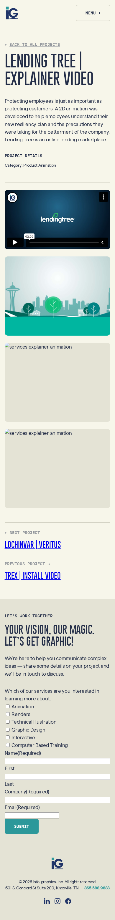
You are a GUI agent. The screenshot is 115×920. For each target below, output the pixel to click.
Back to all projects (34, 44)
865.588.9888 (97, 887)
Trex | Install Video (33, 575)
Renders (21, 714)
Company (27, 791)
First (9, 768)
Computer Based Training (40, 745)
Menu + (93, 13)
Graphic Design (28, 729)
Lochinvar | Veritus (33, 544)
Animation (23, 706)
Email (22, 807)
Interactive (23, 737)
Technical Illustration (34, 721)
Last (9, 783)
